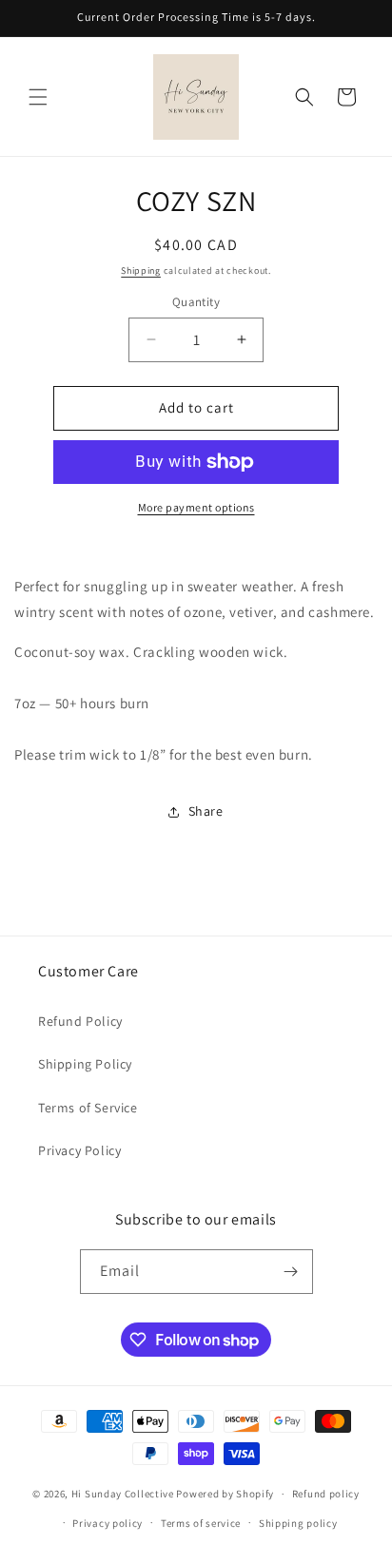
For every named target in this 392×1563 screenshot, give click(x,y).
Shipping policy (298, 1523)
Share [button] (206, 811)
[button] (38, 97)
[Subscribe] (291, 1271)
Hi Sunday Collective (122, 1493)
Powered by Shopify (225, 1493)
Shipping (141, 270)
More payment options (196, 507)
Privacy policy (107, 1523)
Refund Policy (80, 1021)
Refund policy (326, 1493)
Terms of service (201, 1523)
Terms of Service (88, 1107)
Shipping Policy (85, 1063)
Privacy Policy (79, 1150)
